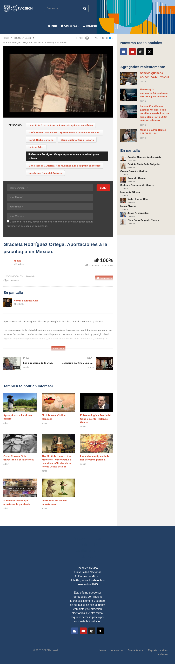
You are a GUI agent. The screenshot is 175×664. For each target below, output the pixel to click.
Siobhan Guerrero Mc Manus (137, 185)
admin (17, 260)
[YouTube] (132, 51)
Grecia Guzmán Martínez (134, 171)
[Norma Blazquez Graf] (7, 302)
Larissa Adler (36, 147)
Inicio (53, 25)
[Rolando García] (123, 180)
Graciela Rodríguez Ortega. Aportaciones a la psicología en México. (64, 156)
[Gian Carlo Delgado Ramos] (123, 222)
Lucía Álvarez (128, 206)
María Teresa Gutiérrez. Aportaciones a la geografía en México (65, 165)
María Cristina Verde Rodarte (77, 140)
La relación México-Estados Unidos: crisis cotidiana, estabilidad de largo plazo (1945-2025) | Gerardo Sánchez (154, 113)
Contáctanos (135, 650)
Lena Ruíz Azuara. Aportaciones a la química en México (61, 125)
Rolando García (136, 178)
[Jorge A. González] (123, 214)
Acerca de (117, 650)
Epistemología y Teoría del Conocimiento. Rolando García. (95, 419)
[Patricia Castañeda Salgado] (123, 166)
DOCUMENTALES (14, 276)
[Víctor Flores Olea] (123, 200)
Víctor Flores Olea (137, 199)
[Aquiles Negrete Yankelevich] (123, 158)
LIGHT (80, 38)
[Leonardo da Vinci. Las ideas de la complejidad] (87, 367)
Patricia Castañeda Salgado (143, 164)
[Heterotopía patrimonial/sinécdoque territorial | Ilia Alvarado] (128, 95)
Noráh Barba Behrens (41, 140)
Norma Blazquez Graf (26, 300)
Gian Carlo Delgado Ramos (143, 220)
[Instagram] (140, 51)
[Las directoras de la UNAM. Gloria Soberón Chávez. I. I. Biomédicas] (29, 367)
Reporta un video (158, 650)
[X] (149, 51)
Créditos (163, 654)
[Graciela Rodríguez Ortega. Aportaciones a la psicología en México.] (20, 402)
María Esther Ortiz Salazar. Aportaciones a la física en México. (64, 132)
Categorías (70, 25)
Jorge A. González (138, 213)
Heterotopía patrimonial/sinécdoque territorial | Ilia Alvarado (154, 93)
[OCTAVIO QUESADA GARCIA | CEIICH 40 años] (128, 78)
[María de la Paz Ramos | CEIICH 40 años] (128, 135)
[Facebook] (123, 51)
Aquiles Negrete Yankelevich (144, 157)
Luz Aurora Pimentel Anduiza (45, 173)
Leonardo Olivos (130, 192)
